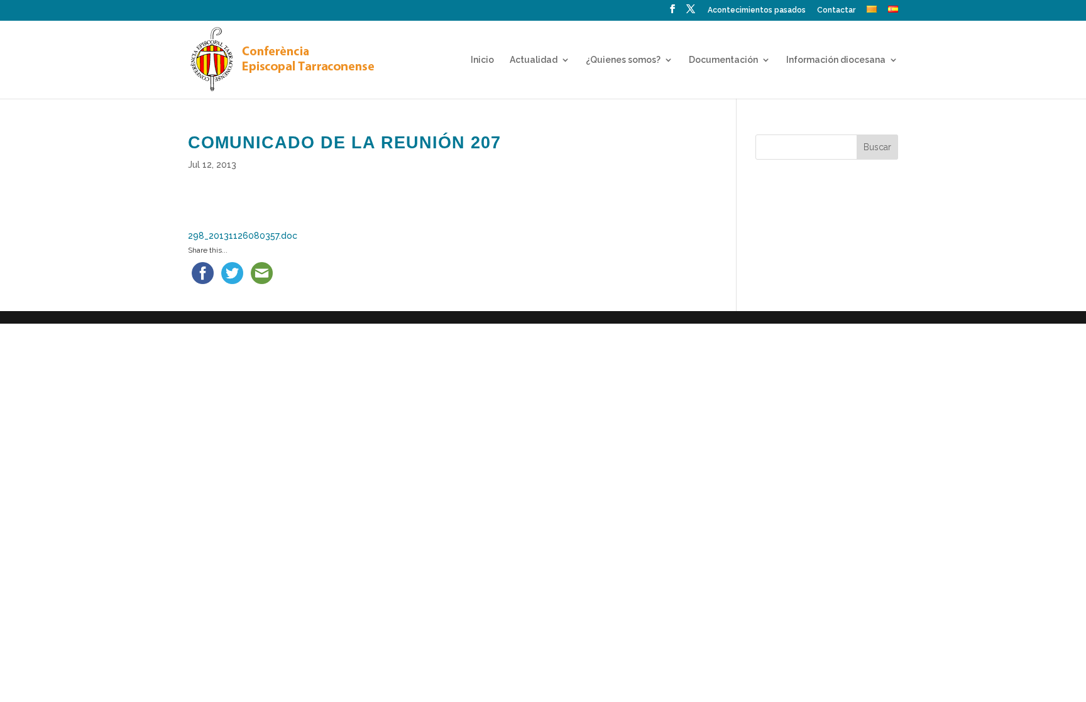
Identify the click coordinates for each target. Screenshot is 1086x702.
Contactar (836, 10)
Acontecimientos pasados (757, 10)
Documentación (723, 60)
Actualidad (533, 60)
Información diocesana (836, 60)
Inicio (482, 60)
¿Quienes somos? (623, 60)
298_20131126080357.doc (242, 236)
